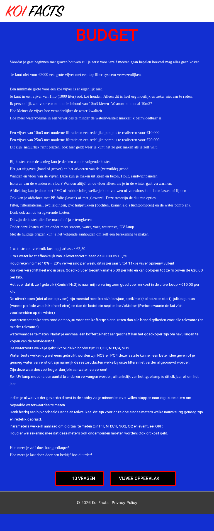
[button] (79, 478)
